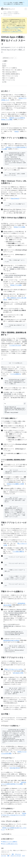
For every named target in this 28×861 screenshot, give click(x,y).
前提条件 (4, 124)
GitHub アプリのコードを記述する (11, 13)
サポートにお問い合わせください (10, 843)
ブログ (23, 855)
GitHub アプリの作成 (13, 12)
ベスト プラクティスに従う (10, 821)
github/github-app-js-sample (11, 640)
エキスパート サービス (15, 855)
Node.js (17, 131)
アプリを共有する (7, 808)
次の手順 (4, 714)
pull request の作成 (18, 672)
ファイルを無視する (15, 374)
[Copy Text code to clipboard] (24, 403)
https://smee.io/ (15, 198)
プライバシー (18, 854)
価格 (8, 855)
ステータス (3, 855)
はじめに (4, 91)
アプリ (4, 12)
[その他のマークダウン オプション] (16, 58)
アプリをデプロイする (15, 345)
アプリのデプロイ (7, 758)
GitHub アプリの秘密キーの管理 (15, 484)
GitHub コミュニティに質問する (10, 841)
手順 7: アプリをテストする (12, 657)
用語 (13, 854)
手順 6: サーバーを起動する (12, 591)
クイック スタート (7, 15)
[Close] (24, 2)
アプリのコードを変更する (9, 726)
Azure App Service (15, 767)
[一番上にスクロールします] (24, 857)
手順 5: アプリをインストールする (13, 669)
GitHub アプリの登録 (19, 227)
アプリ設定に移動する (8, 418)
